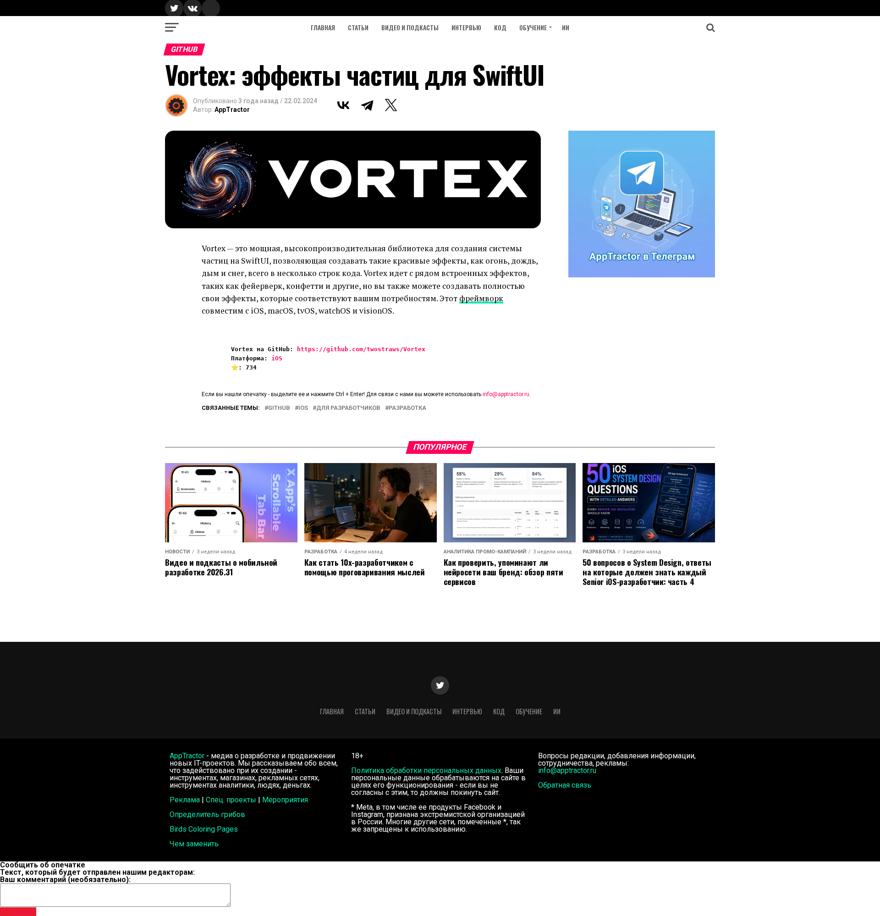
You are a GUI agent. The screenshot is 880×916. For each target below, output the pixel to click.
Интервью (466, 27)
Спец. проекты (231, 799)
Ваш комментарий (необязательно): (65, 879)
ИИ (565, 27)
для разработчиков (348, 408)
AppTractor (232, 109)
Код (500, 27)
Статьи (358, 27)
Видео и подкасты (410, 27)
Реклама (185, 799)
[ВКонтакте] (343, 105)
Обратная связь (564, 785)
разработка (407, 408)
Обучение (533, 27)
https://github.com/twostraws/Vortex (361, 349)
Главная (323, 27)
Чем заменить (194, 843)
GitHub (279, 408)
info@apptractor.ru (506, 394)
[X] (391, 105)
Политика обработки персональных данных (426, 770)
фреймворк (481, 298)
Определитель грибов (207, 814)
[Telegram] (367, 105)
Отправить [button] (18, 911)
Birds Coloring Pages (204, 829)
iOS (276, 358)
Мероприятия (285, 799)
